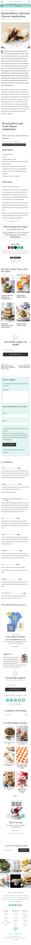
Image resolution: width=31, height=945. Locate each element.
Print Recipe (8, 144)
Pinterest (25, 918)
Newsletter (25, 914)
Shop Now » (15, 646)
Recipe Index (6, 914)
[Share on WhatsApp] (18, 247)
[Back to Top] (16, 929)
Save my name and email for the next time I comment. (15, 434)
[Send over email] (21, 247)
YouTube (25, 920)
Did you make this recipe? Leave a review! (15, 406)
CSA (11, 257)
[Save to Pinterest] (9, 247)
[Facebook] (7, 700)
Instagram (25, 916)
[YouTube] (23, 700)
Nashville (6, 918)
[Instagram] (15, 700)
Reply (19, 468)
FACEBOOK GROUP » (16, 704)
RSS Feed (13, 695)
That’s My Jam (15, 918)
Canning (6, 920)
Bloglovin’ (25, 924)
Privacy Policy (15, 939)
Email (5, 421)
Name (5, 413)
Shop (6, 924)
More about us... (17, 667)
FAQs (15, 922)
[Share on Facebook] (12, 247)
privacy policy (7, 439)
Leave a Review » (21, 605)
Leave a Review (20, 144)
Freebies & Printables (6, 922)
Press (15, 924)
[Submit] (25, 714)
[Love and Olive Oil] (15, 934)
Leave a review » (16, 141)
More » (10, 796)
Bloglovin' (19, 695)
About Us (15, 914)
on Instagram (13, 235)
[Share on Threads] (15, 247)
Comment (6, 389)
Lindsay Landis (17, 19)
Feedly (25, 695)
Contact (15, 916)
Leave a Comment (8, 232)
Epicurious (5, 138)
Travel (6, 916)
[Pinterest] (11, 700)
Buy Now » (15, 830)
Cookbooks (15, 920)
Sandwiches (17, 257)
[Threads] (19, 700)
